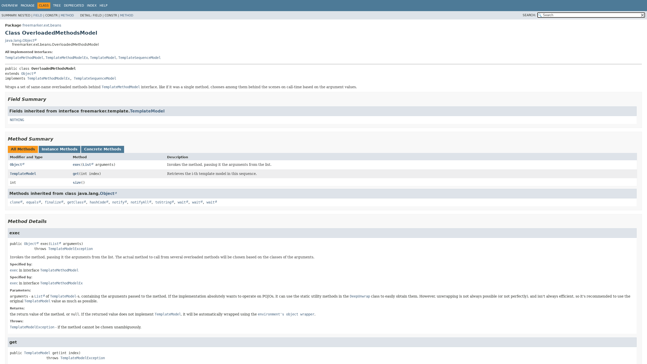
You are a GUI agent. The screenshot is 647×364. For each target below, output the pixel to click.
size (77, 182)
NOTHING (17, 120)
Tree (57, 5)
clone (15, 202)
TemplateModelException (70, 249)
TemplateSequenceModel (139, 58)
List (87, 165)
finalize (53, 202)
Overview (10, 5)
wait (182, 202)
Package (28, 5)
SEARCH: (529, 15)
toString (163, 202)
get (76, 174)
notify (118, 202)
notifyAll (140, 202)
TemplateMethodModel (24, 58)
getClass (75, 202)
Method (67, 15)
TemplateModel (103, 58)
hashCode (98, 202)
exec (77, 165)
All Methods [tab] (23, 149)
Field (37, 15)
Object (27, 74)
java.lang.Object (19, 40)
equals (32, 202)
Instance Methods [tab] (59, 149)
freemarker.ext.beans (41, 25)
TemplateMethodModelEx (66, 58)
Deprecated (74, 5)
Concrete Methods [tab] (102, 149)
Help (103, 5)
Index (92, 5)
